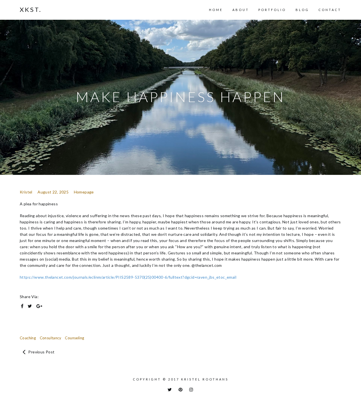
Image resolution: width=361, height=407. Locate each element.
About (240, 10)
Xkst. (31, 9)
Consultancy (50, 338)
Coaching (28, 338)
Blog (302, 10)
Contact (329, 10)
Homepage (84, 192)
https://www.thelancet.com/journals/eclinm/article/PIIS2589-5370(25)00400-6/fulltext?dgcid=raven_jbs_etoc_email (128, 277)
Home (216, 10)
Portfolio (272, 10)
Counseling (74, 338)
